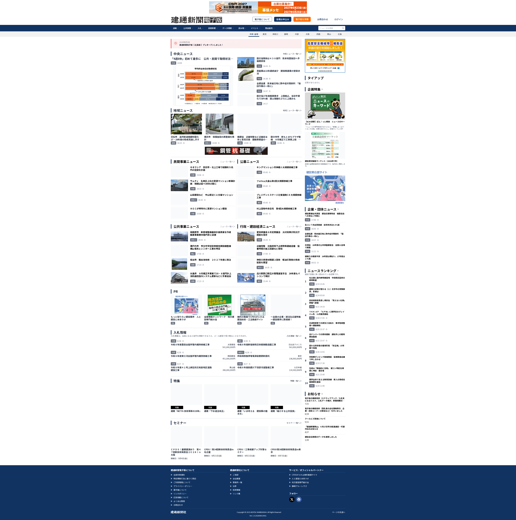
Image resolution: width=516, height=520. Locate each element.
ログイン (338, 19)
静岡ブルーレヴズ (298, 486)
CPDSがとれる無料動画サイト (303, 474)
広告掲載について (180, 497)
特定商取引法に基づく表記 (183, 478)
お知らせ (314, 394)
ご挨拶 (234, 474)
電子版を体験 (302, 19)
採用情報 (235, 490)
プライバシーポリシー (181, 486)
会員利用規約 (178, 474)
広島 (340, 34)
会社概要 (235, 478)
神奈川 (275, 34)
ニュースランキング (322, 271)
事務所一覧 (236, 482)
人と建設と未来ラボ (299, 478)
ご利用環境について (180, 482)
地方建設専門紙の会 (299, 482)
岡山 (329, 34)
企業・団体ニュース (322, 209)
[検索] (343, 28)
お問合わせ (322, 19)
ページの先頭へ (338, 512)
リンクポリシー (179, 493)
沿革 (233, 486)
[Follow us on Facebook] (299, 499)
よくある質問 (178, 501)
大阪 (307, 34)
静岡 (286, 34)
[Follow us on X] (292, 499)
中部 (297, 34)
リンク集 (235, 493)
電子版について (262, 19)
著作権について (179, 490)
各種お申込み (282, 19)
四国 (318, 34)
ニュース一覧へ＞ (227, 161)
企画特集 (314, 89)
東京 (264, 34)
